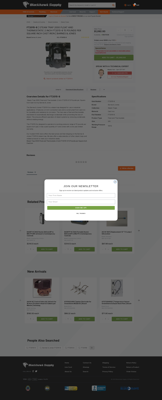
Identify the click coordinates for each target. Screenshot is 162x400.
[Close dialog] (115, 181)
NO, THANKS (81, 213)
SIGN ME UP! (81, 208)
